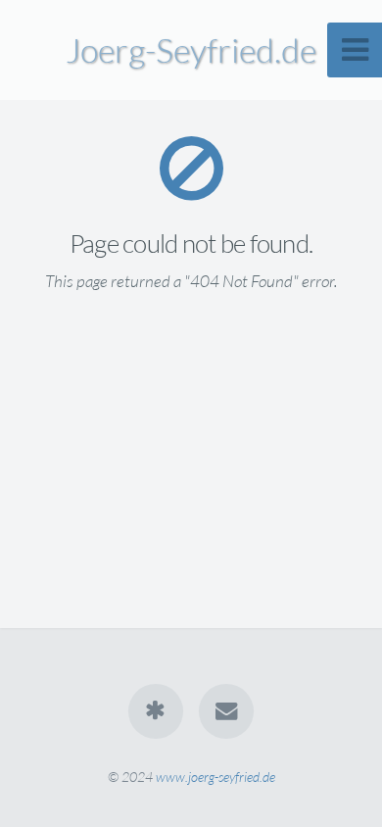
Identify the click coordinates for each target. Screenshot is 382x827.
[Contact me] (226, 711)
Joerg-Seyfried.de (191, 50)
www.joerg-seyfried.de (215, 776)
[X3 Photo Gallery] (155, 711)
